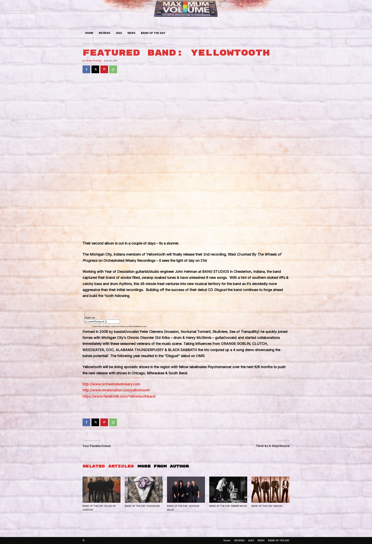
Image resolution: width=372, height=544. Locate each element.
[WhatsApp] (113, 69)
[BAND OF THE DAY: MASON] (270, 490)
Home (89, 33)
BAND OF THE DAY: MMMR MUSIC (228, 505)
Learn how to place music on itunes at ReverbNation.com (119, 326)
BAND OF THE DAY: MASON (266, 505)
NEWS (131, 33)
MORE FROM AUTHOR (163, 466)
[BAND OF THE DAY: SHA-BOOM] (144, 490)
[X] (95, 69)
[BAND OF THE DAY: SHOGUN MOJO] (186, 490)
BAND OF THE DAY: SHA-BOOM (142, 505)
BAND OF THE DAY (153, 33)
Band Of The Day (103, 43)
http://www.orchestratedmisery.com (112, 384)
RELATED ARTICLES (108, 466)
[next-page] (91, 517)
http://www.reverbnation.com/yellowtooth (117, 390)
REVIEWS (104, 33)
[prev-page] (85, 517)
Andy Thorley (93, 60)
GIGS (119, 33)
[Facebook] (86, 69)
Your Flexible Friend (96, 446)
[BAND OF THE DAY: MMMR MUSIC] (228, 490)
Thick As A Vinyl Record (272, 446)
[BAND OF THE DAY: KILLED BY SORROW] (102, 490)
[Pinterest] (104, 69)
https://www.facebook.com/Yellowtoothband (119, 396)
